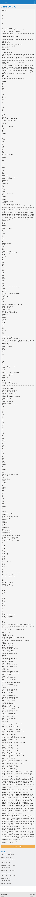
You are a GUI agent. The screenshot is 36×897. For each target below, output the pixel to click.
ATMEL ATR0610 (6, 868)
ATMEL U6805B (6, 883)
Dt (4, 2)
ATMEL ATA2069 (6, 857)
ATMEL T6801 (5, 881)
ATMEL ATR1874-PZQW (8, 865)
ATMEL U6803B (6, 878)
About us (32, 894)
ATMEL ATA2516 (6, 862)
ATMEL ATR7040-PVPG (8, 875)
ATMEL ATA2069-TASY (8, 873)
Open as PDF (19, 846)
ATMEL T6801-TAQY (7, 854)
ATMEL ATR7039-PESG (8, 870)
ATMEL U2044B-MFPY (8, 860)
